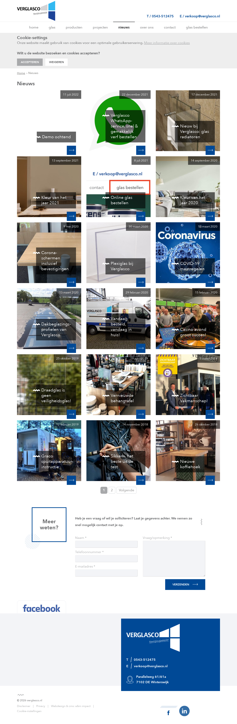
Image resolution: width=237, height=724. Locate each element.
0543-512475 (163, 16)
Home (33, 27)
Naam (79, 538)
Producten (74, 27)
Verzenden (180, 584)
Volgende (126, 490)
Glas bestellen (197, 27)
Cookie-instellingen (29, 711)
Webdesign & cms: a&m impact (71, 706)
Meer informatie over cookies (167, 42)
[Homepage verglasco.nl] (36, 10)
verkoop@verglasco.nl (202, 16)
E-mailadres (84, 567)
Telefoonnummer (88, 552)
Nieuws (124, 27)
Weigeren (56, 62)
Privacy (40, 706)
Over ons (147, 27)
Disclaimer (23, 706)
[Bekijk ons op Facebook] (168, 710)
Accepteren (30, 62)
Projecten (100, 27)
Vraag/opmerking (156, 538)
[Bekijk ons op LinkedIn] (184, 711)
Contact (170, 27)
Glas (52, 27)
